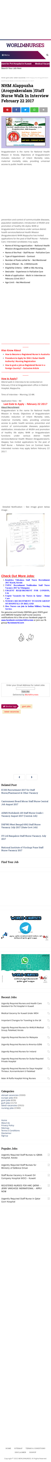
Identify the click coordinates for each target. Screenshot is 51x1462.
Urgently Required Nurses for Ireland (18, 1051)
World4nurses (31, 694)
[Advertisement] (25, 19)
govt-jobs (9, 78)
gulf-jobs (5, 1103)
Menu (7, 55)
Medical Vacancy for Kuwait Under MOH (19, 1013)
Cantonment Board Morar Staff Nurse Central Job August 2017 (24, 803)
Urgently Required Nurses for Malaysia (19, 1037)
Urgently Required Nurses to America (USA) (21, 1044)
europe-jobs (7, 1098)
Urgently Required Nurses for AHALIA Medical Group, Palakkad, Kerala (22, 1029)
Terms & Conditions (10, 1130)
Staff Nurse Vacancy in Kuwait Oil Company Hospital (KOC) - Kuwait (18, 1177)
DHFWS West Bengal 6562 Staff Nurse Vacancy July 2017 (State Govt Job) (21, 826)
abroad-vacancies (9, 1095)
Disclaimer (6, 1133)
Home (3, 78)
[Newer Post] (19, 777)
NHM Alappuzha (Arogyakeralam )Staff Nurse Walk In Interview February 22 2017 (25, 93)
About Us (5, 1123)
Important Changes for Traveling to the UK (21, 1020)
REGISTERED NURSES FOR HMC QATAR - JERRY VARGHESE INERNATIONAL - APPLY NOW (21, 1188)
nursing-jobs (7, 1108)
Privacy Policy (7, 1125)
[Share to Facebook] (16, 109)
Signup (4, 1135)
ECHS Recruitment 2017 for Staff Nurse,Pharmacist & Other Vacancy (19, 791)
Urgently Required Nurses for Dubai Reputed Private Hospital (22, 1060)
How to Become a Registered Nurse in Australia (27, 354)
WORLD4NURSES (25, 45)
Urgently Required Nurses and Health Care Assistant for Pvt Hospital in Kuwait (21, 1005)
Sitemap (5, 1128)
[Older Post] (31, 777)
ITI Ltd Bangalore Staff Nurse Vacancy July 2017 (23, 837)
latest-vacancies (20, 78)
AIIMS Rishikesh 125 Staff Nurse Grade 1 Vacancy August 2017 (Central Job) (22, 814)
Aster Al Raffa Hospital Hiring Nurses (18, 1078)
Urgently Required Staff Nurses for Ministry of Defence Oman (18, 1166)
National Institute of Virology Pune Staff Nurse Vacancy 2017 (22, 849)
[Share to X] (25, 109)
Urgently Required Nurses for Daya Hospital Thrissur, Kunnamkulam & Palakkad (21, 1070)
